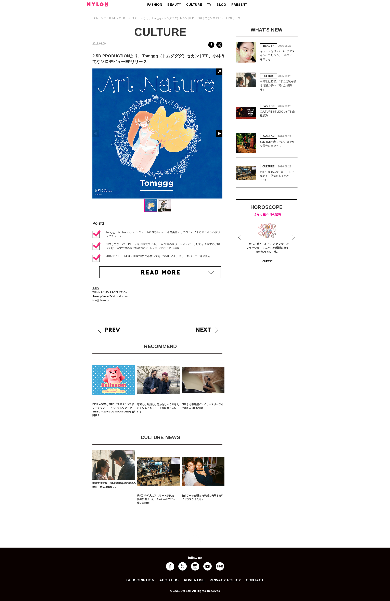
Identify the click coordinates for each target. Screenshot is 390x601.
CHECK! (267, 261)
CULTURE (194, 4)
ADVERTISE (194, 580)
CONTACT (255, 580)
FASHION (154, 4)
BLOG (221, 4)
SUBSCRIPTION (140, 580)
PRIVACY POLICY (225, 580)
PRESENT (239, 4)
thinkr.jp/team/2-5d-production (110, 296)
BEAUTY (174, 4)
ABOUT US (169, 580)
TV (209, 4)
